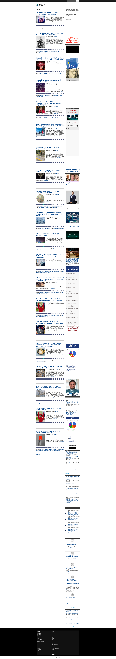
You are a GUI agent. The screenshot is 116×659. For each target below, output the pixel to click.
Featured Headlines (54, 632)
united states (48, 142)
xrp (53, 52)
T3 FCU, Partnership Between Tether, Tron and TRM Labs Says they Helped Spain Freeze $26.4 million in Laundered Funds (50, 279)
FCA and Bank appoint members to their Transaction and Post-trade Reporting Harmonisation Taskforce (72, 620)
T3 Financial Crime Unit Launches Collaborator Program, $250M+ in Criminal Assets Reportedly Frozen (49, 214)
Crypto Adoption (55, 164)
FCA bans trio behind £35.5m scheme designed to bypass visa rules (71, 616)
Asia (49, 248)
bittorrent (37, 450)
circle (58, 424)
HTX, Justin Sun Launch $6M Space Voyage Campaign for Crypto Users (48, 234)
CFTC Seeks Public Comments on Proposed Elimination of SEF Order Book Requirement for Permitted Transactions (73, 520)
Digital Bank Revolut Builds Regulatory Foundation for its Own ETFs (71, 409)
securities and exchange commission (47, 450)
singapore (40, 249)
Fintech (60, 0)
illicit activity (41, 185)
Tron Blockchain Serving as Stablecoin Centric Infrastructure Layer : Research (48, 80)
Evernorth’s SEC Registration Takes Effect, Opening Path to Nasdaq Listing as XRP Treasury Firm (72, 402)
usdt (43, 28)
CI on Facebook (39, 647)
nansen (61, 95)
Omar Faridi (55, 15)
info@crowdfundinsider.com (41, 641)
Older (38, 454)
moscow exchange (44, 52)
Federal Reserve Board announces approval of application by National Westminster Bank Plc (71, 567)
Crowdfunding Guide (54, 650)
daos (54, 402)
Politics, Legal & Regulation (55, 117)
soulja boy (54, 450)
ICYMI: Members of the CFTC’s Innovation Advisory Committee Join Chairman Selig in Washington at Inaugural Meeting (73, 514)
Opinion (52, 73)
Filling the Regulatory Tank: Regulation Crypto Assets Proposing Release (73, 483)
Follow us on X (72, 447)
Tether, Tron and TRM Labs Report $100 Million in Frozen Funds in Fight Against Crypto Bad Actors (49, 299)
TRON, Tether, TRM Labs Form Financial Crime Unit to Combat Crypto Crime (50, 367)
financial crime (55, 228)
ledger (50, 207)
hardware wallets (47, 207)
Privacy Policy (53, 654)
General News (50, 424)
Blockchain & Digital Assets (53, 0)
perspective (43, 337)
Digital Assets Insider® (39, 636)
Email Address (68, 15)
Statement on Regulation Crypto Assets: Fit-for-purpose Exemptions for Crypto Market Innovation (72, 477)
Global (49, 27)
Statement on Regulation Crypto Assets (72, 488)
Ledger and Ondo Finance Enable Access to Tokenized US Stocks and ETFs (48, 192)
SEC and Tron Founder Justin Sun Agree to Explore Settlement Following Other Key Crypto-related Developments (50, 255)
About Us (53, 649)
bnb (39, 52)
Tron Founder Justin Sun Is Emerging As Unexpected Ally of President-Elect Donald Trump (49, 322)
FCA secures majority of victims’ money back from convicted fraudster (72, 624)
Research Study (38, 96)
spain (37, 293)
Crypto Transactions (41, 207)
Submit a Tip (53, 647)
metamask (37, 165)
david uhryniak (57, 402)
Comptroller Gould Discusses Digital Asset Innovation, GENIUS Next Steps (72, 465)
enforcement (40, 272)
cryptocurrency (55, 248)
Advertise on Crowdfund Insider (55, 648)
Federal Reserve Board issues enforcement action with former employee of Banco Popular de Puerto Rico (72, 543)
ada (56, 73)
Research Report (38, 361)
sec (43, 118)
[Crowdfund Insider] (41, 6)
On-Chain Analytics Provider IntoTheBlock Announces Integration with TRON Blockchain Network (48, 387)
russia (48, 52)
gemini (43, 272)
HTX (58, 248)
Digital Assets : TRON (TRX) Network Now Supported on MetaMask (47, 148)
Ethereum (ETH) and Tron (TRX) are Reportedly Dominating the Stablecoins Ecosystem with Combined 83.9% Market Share (49, 344)
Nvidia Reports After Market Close (71, 406)
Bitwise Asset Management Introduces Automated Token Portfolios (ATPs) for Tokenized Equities (71, 413)
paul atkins (41, 118)
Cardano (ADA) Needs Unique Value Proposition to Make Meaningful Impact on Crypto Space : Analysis (50, 58)
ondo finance (53, 207)
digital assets (60, 164)
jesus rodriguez (38, 403)
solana (51, 52)
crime (62, 292)
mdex (41, 52)
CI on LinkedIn (38, 648)
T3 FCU (39, 293)
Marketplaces (42, 0)
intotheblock (61, 402)
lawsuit (39, 118)
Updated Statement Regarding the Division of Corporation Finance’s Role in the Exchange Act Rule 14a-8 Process (72, 500)
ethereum (61, 360)
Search (77, 0)
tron (41, 28)
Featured (37, 0)
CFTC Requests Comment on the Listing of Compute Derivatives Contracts (73, 525)
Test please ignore (71, 509)
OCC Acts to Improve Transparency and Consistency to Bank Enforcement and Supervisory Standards (72, 452)
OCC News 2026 (71, 454)
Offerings (46, 0)
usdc (38, 425)
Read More (53, 22)
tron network (44, 403)
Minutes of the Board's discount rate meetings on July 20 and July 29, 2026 (72, 556)
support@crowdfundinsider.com (42, 642)
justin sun (41, 142)
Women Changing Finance (55, 644)
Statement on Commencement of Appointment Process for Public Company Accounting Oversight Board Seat (73, 494)
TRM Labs (39, 28)
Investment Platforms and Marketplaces (56, 51)
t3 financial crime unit (60, 27)
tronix (59, 450)
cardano (58, 73)
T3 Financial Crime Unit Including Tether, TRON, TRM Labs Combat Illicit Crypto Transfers (49, 13)
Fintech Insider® (39, 634)
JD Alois (56, 282)
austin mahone (61, 449)
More (64, 0)
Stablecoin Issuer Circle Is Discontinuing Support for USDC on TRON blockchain (50, 409)
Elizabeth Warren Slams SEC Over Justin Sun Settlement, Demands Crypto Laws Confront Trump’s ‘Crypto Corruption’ (50, 103)
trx (42, 96)
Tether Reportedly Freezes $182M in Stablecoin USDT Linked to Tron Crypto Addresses (49, 171)
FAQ (52, 651)
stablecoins (55, 27)
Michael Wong (56, 236)
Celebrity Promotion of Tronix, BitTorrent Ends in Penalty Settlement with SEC (49, 432)
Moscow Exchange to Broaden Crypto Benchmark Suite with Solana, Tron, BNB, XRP (49, 34)
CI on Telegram (39, 650)
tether (37, 28)
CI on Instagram (39, 649)
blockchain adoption (56, 95)
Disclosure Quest (39, 635)
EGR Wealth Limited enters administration (72, 613)
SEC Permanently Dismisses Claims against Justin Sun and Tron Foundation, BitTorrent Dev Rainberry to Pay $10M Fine (50, 125)
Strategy (53, 637)
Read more (68, 479)
